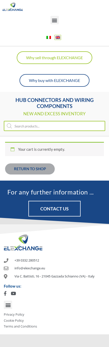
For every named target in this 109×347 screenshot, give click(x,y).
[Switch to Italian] (48, 37)
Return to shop (30, 169)
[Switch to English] (58, 37)
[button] (54, 20)
